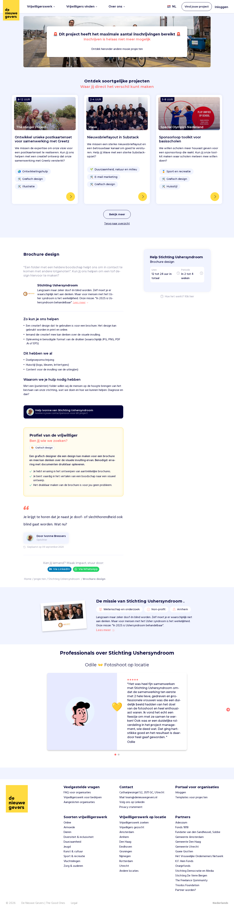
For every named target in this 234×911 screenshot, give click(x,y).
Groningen (125, 851)
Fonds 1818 (181, 827)
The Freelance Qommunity (191, 880)
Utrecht (124, 866)
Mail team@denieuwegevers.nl (138, 797)
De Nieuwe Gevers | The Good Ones (43, 903)
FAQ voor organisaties (77, 792)
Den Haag (125, 842)
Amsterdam (126, 832)
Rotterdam (126, 861)
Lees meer (103, 630)
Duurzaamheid (72, 842)
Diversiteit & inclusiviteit (79, 837)
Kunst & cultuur (73, 851)
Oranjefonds (182, 866)
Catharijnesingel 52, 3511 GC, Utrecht (141, 792)
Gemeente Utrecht (187, 846)
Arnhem (124, 837)
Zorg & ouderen (73, 866)
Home (27, 579)
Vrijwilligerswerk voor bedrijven (83, 797)
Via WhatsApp (88, 569)
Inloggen (221, 7)
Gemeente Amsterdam (189, 837)
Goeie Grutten (184, 851)
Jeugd (67, 846)
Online (67, 822)
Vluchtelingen (72, 861)
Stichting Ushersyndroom (64, 579)
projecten (40, 579)
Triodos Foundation (187, 885)
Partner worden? (185, 890)
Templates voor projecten (191, 797)
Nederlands (220, 903)
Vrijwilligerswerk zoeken (134, 822)
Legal (74, 903)
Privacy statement (130, 807)
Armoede (69, 827)
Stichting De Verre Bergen (191, 875)
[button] (229, 712)
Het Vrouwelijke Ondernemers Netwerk (199, 856)
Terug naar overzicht (117, 223)
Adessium (181, 822)
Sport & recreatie (74, 856)
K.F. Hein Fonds (184, 861)
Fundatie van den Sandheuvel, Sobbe (197, 832)
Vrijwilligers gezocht (131, 827)
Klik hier (189, 297)
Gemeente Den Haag (188, 842)
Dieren (67, 832)
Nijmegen (125, 856)
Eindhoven (125, 846)
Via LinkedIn (61, 569)
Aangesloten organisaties (79, 802)
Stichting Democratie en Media (194, 871)
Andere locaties (129, 871)
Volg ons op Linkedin (132, 802)
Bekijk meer (117, 214)
